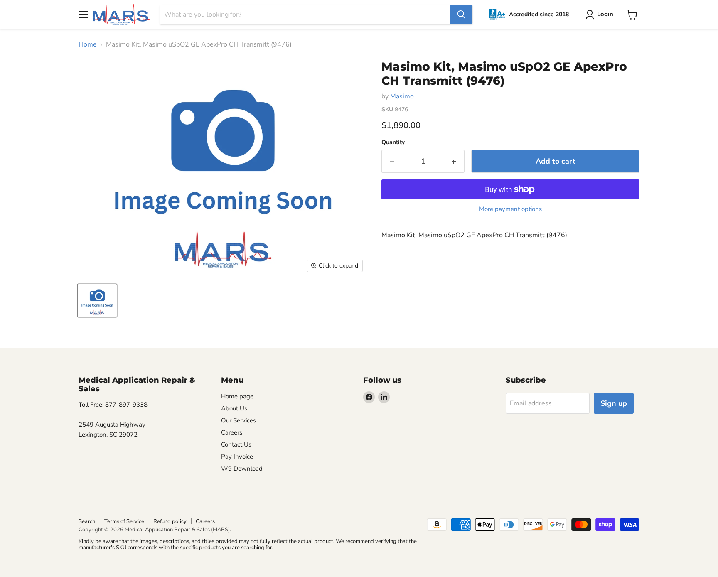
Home (88, 44)
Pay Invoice (237, 456)
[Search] (461, 14)
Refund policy (170, 521)
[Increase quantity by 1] (454, 161)
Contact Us (236, 444)
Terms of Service (124, 521)
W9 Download (242, 468)
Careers (231, 432)
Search (87, 521)
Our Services (238, 420)
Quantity (393, 142)
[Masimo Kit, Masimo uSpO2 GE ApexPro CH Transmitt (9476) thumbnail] (97, 300)
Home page (237, 396)
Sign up (613, 403)
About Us (234, 408)
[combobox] (305, 14)
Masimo (402, 96)
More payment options (510, 209)
